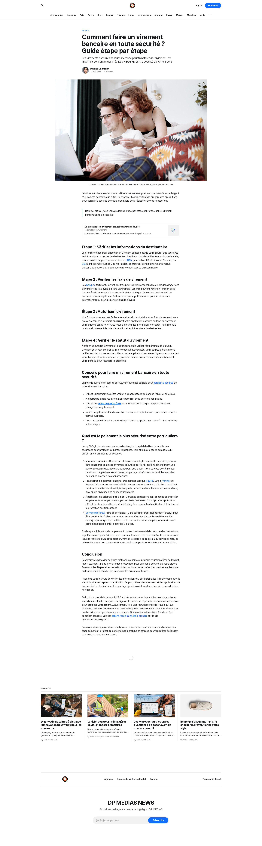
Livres (169, 15)
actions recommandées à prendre (130, 616)
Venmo (166, 480)
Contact (154, 779)
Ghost (218, 779)
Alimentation (56, 15)
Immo (131, 15)
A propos (108, 779)
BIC (84, 263)
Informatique (144, 15)
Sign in (199, 5)
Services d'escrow (95, 512)
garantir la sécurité (163, 382)
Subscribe (213, 5)
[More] (210, 15)
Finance (121, 15)
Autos (91, 15)
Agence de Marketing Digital (131, 779)
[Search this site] (42, 5)
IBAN (129, 260)
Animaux (71, 15)
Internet (159, 15)
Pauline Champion (99, 68)
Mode (202, 15)
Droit (99, 15)
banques (90, 285)
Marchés (191, 15)
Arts (82, 15)
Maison (179, 15)
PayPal (149, 480)
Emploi (109, 15)
